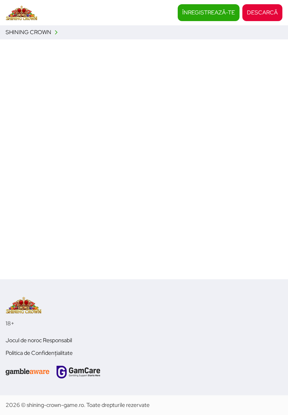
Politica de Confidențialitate (39, 353)
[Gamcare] (78, 372)
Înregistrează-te (208, 12)
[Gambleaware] (28, 372)
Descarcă (262, 12)
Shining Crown (28, 32)
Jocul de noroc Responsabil (39, 340)
